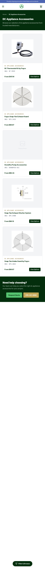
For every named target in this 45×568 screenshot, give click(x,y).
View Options (34, 77)
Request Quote (14, 295)
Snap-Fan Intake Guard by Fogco (16, 261)
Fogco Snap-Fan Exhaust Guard (16, 116)
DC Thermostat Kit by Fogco (15, 68)
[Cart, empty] (41, 6)
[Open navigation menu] (3, 6)
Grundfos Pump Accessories (15, 165)
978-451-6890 (31, 295)
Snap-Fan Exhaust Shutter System (17, 213)
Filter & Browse (24, 563)
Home (5, 14)
